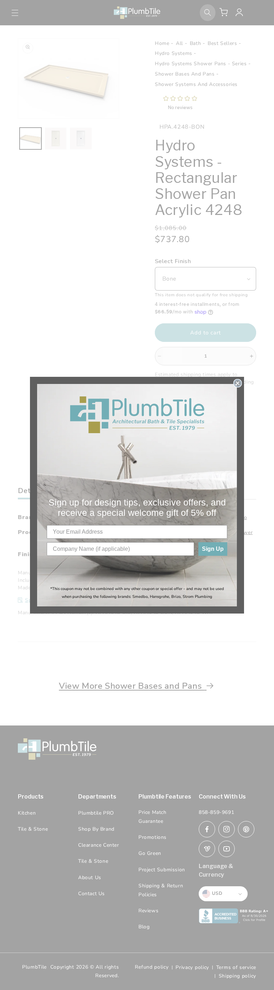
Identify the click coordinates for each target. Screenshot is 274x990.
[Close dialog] (237, 383)
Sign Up (213, 549)
